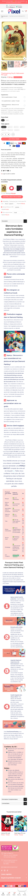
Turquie (20, 167)
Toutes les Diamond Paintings (8, 156)
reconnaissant (14, 165)
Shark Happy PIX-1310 (19, 833)
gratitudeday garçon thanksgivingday (17, 162)
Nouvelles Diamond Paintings (18, 154)
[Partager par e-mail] (8, 170)
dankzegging (4, 160)
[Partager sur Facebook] (1, 170)
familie (9, 160)
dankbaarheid (21, 158)
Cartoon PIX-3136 (5, 833)
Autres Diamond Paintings (13, 152)
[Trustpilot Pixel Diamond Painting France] (17, 555)
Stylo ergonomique (7, 212)
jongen (2, 164)
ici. (14, 471)
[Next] (26, 41)
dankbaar (15, 158)
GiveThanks (14, 160)
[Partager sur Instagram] (4, 870)
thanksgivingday (22, 165)
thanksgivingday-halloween (7, 167)
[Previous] (2, 41)
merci (20, 164)
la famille (16, 164)
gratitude (20, 160)
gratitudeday (4, 162)
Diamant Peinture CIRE (8, 207)
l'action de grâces (9, 164)
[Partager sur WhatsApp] (10, 170)
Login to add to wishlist (9, 173)
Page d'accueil (4, 16)
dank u (10, 158)
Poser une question (6, 149)
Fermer (26, 1)
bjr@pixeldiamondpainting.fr (16, 5)
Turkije (16, 167)
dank (7, 158)
